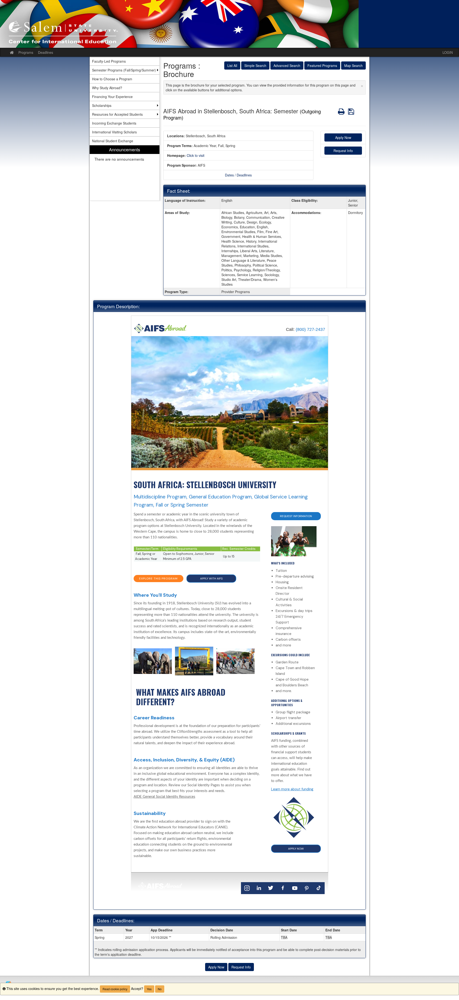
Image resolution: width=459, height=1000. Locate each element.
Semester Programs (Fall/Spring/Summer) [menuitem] (124, 70)
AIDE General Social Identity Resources (164, 796)
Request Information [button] (296, 516)
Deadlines (45, 52)
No (160, 989)
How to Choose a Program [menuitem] (112, 79)
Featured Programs (322, 65)
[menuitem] (124, 173)
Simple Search (255, 65)
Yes (149, 989)
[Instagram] (247, 888)
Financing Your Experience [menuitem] (112, 96)
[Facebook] (283, 888)
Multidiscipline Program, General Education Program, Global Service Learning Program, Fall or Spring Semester (221, 500)
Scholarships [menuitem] (101, 105)
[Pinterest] (307, 888)
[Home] (160, 328)
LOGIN (448, 52)
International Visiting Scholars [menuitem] (114, 132)
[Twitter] (271, 888)
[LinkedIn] (259, 888)
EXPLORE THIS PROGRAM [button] (158, 578)
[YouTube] (295, 888)
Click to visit (195, 155)
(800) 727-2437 (310, 329)
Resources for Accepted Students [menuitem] (117, 114)
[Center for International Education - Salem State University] (229, 24)
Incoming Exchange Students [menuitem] (114, 123)
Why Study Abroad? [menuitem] (107, 87)
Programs (25, 52)
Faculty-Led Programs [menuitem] (109, 61)
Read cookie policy (115, 989)
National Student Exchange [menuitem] (112, 140)
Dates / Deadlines (238, 175)
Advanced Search (286, 65)
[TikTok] (319, 888)
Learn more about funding (292, 789)
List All (232, 65)
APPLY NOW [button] (296, 849)
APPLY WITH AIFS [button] (211, 578)
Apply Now (343, 137)
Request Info (343, 150)
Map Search (353, 65)
